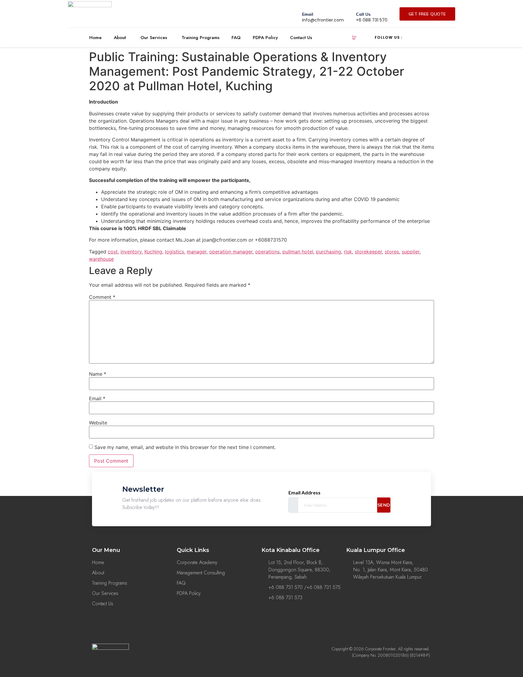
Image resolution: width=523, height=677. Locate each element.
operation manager (230, 252)
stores (392, 252)
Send (383, 505)
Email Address (304, 492)
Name (97, 374)
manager (196, 252)
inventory (131, 252)
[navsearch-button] (354, 37)
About (120, 37)
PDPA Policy (265, 37)
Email (97, 398)
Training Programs (200, 37)
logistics (174, 252)
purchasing (328, 252)
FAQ (236, 37)
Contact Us (301, 37)
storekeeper (368, 252)
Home (95, 37)
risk (348, 252)
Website (98, 422)
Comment (102, 297)
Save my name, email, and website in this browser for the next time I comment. (185, 447)
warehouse (101, 259)
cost (113, 252)
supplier (410, 252)
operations (267, 252)
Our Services (153, 37)
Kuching (153, 252)
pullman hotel (297, 252)
